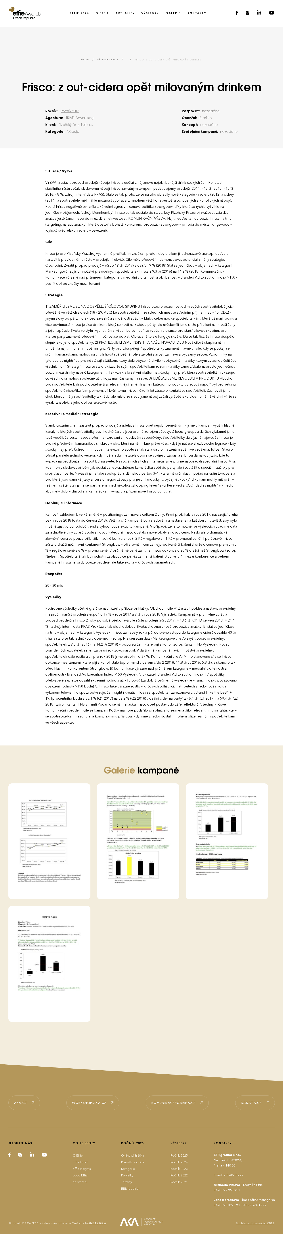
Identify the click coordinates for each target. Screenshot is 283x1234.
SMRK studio (97, 1223)
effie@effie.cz (233, 1175)
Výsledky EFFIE (107, 60)
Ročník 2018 (70, 111)
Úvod (85, 60)
